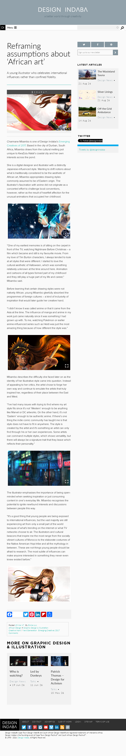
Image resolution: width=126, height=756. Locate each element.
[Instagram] (40, 727)
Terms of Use (102, 721)
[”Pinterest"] (111, 44)
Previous (16, 116)
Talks (33, 681)
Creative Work (15, 630)
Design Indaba (23, 737)
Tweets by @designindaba (92, 149)
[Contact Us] (68, 727)
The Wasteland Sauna (106, 73)
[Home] (63, 11)
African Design (15, 627)
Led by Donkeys (36, 673)
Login (78, 721)
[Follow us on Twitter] (83, 44)
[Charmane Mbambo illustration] (39, 132)
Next (61, 116)
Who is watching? (16, 673)
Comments (13, 633)
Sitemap (88, 721)
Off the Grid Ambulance (105, 110)
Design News (18, 681)
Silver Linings (105, 92)
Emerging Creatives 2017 (49, 630)
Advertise (50, 721)
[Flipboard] (43, 614)
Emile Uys (32, 625)
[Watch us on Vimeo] (51, 727)
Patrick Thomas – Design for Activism (57, 677)
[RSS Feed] (62, 727)
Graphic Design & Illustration (35, 627)
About (25, 721)
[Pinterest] (31, 614)
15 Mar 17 (19, 625)
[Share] (49, 614)
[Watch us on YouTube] (46, 727)
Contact (36, 721)
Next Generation (30, 630)
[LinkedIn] (37, 614)
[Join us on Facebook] (97, 44)
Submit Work (65, 721)
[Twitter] (26, 614)
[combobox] (98, 27)
